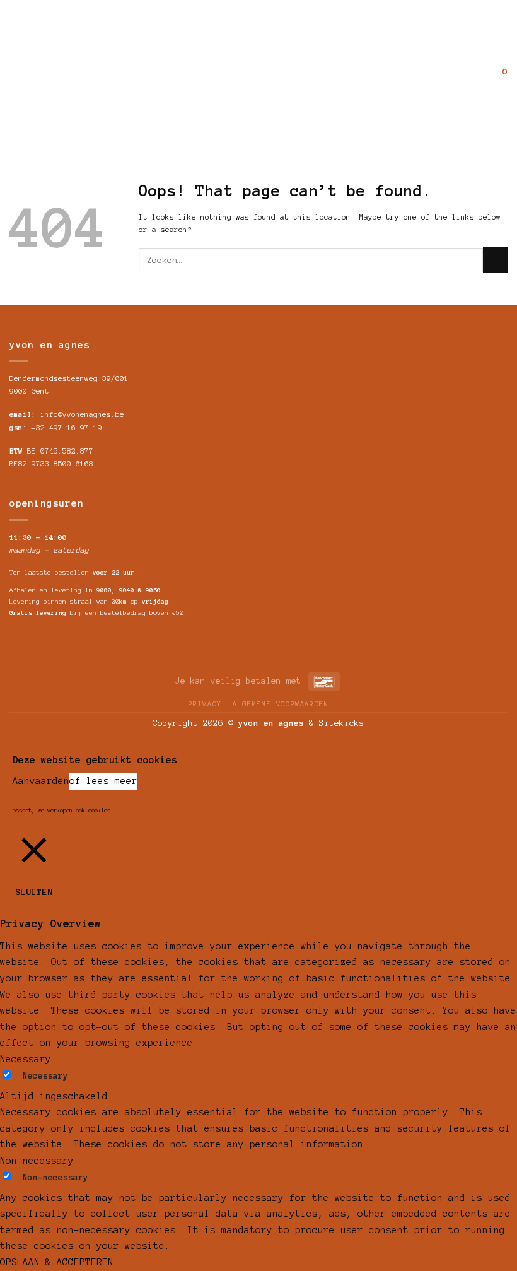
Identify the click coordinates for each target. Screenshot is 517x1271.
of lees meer (103, 781)
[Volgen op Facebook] (18, 70)
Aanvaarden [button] (41, 781)
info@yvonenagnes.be (82, 414)
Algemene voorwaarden (280, 704)
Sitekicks (341, 723)
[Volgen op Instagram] (34, 70)
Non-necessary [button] (37, 1161)
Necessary (45, 1076)
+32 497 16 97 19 (67, 427)
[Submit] (495, 260)
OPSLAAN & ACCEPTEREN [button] (56, 1262)
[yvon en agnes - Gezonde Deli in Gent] (258, 71)
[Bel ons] (50, 70)
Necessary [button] (25, 1059)
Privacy (205, 704)
